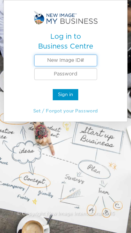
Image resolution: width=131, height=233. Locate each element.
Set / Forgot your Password (65, 111)
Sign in (65, 94)
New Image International (74, 213)
